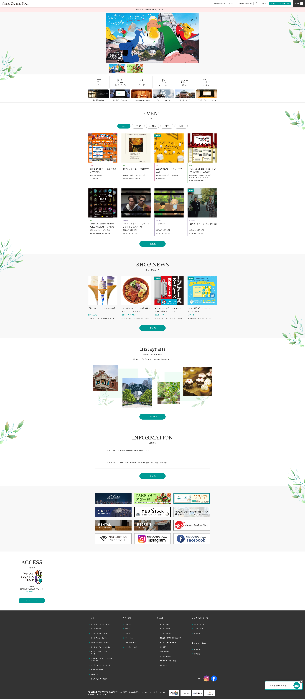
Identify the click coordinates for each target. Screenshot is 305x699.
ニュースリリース (165, 633)
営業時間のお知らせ (245, 4)
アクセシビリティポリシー (158, 692)
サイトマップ (164, 665)
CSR (146, 692)
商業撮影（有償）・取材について (170, 638)
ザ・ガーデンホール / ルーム (100, 665)
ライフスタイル (130, 642)
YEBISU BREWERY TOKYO (100, 642)
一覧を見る (152, 476)
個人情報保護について (136, 692)
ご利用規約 (123, 692)
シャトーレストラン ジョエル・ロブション (101, 659)
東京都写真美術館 (97, 670)
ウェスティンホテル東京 (99, 679)
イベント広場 (198, 629)
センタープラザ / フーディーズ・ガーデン (102, 653)
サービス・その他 (131, 647)
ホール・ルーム (199, 624)
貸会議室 (197, 633)
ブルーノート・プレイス (99, 633)
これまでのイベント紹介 (168, 661)
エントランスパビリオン (99, 638)
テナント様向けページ (167, 656)
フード (127, 633)
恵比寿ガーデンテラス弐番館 (100, 647)
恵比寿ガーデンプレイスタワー (101, 624)
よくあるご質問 (165, 629)
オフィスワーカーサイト (279, 4)
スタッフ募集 (164, 624)
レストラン (129, 624)
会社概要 (163, 647)
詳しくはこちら (32, 600)
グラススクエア (96, 629)
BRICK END (95, 674)
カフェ (127, 629)
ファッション (129, 638)
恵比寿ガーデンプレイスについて (224, 4)
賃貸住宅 (197, 654)
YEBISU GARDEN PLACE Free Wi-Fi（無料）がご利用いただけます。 (144, 462)
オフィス (197, 649)
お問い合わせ (164, 652)
